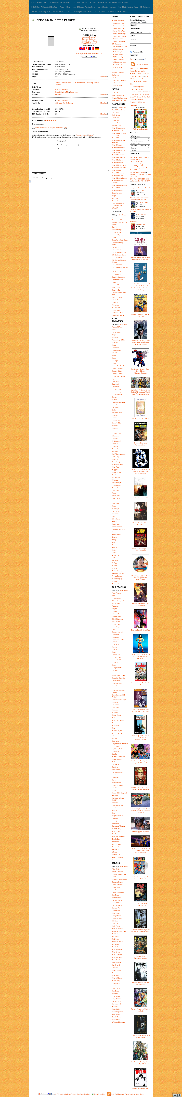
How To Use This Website (96, 12)
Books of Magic (117, 232)
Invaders (115, 438)
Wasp (114, 553)
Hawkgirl (115, 702)
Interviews (146, 92)
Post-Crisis (123, 46)
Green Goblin (116, 423)
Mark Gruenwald (117, 973)
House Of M (116, 123)
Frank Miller (116, 903)
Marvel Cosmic (117, 145)
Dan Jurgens (116, 890)
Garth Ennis (116, 910)
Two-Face (115, 849)
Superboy (115, 818)
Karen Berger (116, 962)
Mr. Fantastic (116, 475)
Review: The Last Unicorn (140, 418)
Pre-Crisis (116, 46)
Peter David (116, 988)
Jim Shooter (116, 944)
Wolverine (115, 558)
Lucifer (114, 754)
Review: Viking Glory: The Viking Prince (140, 1036)
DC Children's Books (119, 255)
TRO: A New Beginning (140, 129)
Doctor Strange (117, 394)
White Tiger (116, 555)
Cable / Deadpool (118, 366)
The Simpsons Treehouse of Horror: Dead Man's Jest (139, 199)
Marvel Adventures (118, 128)
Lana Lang (115, 741)
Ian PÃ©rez (142, 191)
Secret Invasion (117, 193)
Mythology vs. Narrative (140, 832)
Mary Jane (115, 467)
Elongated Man (117, 668)
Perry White (116, 769)
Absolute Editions (118, 220)
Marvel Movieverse (118, 173)
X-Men (114, 568)
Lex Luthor (116, 746)
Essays (141, 89)
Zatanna (114, 860)
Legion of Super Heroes (120, 744)
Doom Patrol (116, 662)
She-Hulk (115, 516)
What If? (115, 208)
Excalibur (115, 407)
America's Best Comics (119, 80)
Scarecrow (115, 803)
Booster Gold (116, 624)
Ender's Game (116, 93)
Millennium (116, 307)
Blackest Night (117, 230)
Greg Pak (115, 923)
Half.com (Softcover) (89, 39)
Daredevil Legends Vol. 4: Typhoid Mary (138, 169)
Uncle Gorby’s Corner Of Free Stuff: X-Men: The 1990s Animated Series (140, 850)
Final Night (116, 290)
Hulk (113, 431)
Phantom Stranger (118, 772)
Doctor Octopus (117, 392)
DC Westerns (116, 274)
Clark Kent (115, 637)
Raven (114, 780)
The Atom (115, 834)
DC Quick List (117, 65)
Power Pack (116, 498)
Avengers (115, 342)
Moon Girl (133, 221)
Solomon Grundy (118, 805)
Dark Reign (116, 115)
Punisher (115, 501)
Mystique (115, 480)
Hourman (115, 710)
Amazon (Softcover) (89, 37)
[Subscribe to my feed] (132, 66)
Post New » (50, 120)
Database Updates (138, 86)
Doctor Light (116, 657)
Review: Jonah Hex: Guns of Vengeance (140, 604)
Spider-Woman (117, 527)
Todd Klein (116, 1014)
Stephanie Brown (118, 816)
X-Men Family (117, 571)
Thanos (114, 537)
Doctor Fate (116, 655)
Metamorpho (116, 762)
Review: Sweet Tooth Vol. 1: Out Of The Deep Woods (140, 788)
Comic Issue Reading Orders (139, 94)
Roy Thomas (116, 999)
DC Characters (136, 81)
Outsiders (115, 767)
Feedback (133, 102)
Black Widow (116, 353)
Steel (113, 813)
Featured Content (136, 233)
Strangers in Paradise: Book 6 (140, 188)
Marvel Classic (117, 138)
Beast (114, 345)
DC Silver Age (117, 52)
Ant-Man (115, 337)
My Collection (145, 7)
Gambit (114, 418)
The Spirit (115, 847)
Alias (114, 329)
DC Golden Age (118, 49)
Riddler (114, 788)
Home (68, 7)
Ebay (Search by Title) (89, 41)
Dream (114, 665)
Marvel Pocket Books (119, 178)
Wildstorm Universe (119, 62)
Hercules (115, 428)
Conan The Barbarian (119, 376)
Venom (114, 547)
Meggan (115, 470)
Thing (114, 540)
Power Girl (115, 777)
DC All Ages (116, 247)
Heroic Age (115, 120)
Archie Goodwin (117, 872)
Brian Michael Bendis (119, 879)
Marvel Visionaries (118, 188)
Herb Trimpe (116, 926)
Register (79, 135)
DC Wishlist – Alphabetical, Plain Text (44, 7)
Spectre (114, 808)
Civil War (115, 112)
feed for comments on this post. (44, 127)
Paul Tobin (115, 986)
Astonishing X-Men (118, 340)
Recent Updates (58, 12)
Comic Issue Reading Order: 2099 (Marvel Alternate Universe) (140, 371)
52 (113, 217)
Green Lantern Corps (119, 699)
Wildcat (114, 852)
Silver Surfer (116, 519)
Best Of (114, 227)
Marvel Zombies (117, 464)
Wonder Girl (116, 854)
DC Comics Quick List (79, 2)
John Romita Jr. (117, 957)
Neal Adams (116, 983)
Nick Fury (115, 490)
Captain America (117, 368)
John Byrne (116, 952)
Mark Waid (115, 975)
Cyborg (114, 647)
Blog (131, 84)
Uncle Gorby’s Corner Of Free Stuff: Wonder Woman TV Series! (140, 656)
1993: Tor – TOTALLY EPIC (139, 179)
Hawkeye (115, 425)
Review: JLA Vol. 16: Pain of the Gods (140, 1010)
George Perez (116, 916)
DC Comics (134, 79)
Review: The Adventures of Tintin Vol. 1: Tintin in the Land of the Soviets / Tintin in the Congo (140, 287)
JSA (113, 728)
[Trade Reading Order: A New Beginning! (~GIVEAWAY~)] (140, 127)
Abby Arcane (116, 593)
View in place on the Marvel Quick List (89, 53)
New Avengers (116, 483)
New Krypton (116, 310)
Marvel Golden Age (119, 26)
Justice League (117, 731)
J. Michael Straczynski (119, 931)
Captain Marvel (117, 374)
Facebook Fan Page (83, 1094)
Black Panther (116, 350)
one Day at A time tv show (138, 157)
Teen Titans (116, 831)
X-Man (114, 566)
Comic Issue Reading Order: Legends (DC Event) (140, 762)
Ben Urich (115, 348)
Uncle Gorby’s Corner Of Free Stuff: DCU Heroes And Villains (140, 577)
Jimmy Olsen (116, 715)
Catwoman (115, 634)
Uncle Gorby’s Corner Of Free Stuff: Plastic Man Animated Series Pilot (140, 811)
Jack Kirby (115, 934)
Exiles (114, 410)
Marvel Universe (118, 20)
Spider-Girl (115, 521)
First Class (115, 118)
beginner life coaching (137, 172)
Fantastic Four (117, 412)
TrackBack (61, 127)
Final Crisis (116, 287)
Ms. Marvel (116, 477)
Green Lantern (117, 683)
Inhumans (115, 436)
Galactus (115, 415)
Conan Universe (117, 70)
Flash (114, 673)
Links (125, 12)
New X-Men (116, 488)
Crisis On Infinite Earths (120, 240)
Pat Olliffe (65, 89)
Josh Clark (141, 224)
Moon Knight (116, 472)
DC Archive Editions (119, 252)
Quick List (145, 73)
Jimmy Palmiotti (117, 942)
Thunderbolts (116, 545)
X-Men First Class (118, 573)
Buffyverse (115, 75)
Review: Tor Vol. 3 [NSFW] (141, 181)
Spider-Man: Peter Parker (56, 20)
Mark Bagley (116, 970)
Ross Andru (116, 996)
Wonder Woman (117, 857)
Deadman (115, 649)
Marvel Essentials (118, 155)
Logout (90, 135)
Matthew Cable (117, 759)
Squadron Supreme (118, 529)
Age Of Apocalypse (118, 110)
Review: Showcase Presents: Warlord (140, 444)
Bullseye (115, 361)
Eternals (114, 405)
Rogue (114, 506)
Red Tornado (116, 782)
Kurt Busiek (116, 965)
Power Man (116, 495)
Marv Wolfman (117, 978)
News (133, 92)
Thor (113, 542)
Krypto (114, 738)
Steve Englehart (117, 1012)
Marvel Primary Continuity (84, 83)
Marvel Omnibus (117, 175)
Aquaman (115, 606)
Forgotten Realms (118, 95)
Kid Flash (115, 736)
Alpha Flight (116, 332)
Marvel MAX (116, 170)
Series (147, 76)
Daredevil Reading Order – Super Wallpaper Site (139, 165)
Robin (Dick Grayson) (119, 793)
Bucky (114, 358)
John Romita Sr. (117, 960)
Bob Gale (58, 89)
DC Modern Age (118, 57)
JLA (113, 718)
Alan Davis (115, 869)
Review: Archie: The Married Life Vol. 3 (140, 684)
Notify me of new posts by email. (45, 178)
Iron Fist (115, 444)
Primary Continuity (119, 23)
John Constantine (118, 720)
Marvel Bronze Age (119, 33)
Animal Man (116, 603)
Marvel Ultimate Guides (120, 185)
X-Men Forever (117, 576)
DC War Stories (117, 272)
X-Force (114, 563)
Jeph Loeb (115, 939)
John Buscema (117, 949)
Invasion (115, 302)
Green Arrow (116, 681)
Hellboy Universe (118, 72)
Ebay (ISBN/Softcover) (89, 43)
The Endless (116, 839)
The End (115, 198)
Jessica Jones (116, 449)
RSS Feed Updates (142, 64)
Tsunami (115, 201)
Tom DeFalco (116, 1017)
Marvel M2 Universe (119, 165)
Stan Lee (115, 1006)
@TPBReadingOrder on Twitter (65, 1094)
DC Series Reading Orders (98, 2)
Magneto (115, 459)
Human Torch (116, 433)
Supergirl (115, 821)
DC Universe (116, 44)
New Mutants (116, 485)
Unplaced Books (117, 85)
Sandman (115, 795)
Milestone (115, 305)
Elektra (114, 400)
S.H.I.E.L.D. (116, 511)
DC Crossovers (117, 265)
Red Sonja (115, 503)
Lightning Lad (117, 749)
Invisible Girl (116, 441)
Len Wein (115, 968)
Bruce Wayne (116, 627)
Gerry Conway (117, 918)
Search (68, 12)
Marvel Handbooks (118, 157)
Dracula (114, 397)
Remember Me (137, 52)
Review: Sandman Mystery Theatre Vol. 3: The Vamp (140, 710)
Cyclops (115, 379)
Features (139, 92)
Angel (114, 335)
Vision (114, 550)
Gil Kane (115, 921)
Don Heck (115, 895)
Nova (114, 493)
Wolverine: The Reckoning (64, 103)
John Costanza (117, 955)
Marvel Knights (117, 160)
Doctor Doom (116, 389)
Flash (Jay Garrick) (118, 678)
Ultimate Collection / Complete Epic (119, 204)
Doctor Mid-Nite (117, 660)
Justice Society (117, 733)
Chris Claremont (117, 885)
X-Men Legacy (117, 579)
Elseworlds (115, 285)
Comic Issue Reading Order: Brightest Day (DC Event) (140, 1063)
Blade (114, 355)
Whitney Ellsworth (118, 1022)
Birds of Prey (116, 614)
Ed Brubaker (116, 897)
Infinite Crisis (116, 300)
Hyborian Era (116, 125)
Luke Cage (115, 457)
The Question (116, 844)
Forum (62, 7)
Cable (114, 363)
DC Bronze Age (118, 54)
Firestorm (115, 670)
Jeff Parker (115, 936)
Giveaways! (135, 105)
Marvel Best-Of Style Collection (119, 134)
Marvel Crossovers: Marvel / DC (118, 151)
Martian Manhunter (118, 757)
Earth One (115, 282)
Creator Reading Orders (39, 2)
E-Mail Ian (141, 102)
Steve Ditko (116, 1009)
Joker (114, 723)
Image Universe (117, 67)
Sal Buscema (116, 1001)
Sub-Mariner (116, 534)
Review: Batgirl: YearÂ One (140, 630)
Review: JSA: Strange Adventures (140, 957)
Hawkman (115, 705)
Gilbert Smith (143, 203)
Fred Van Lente (117, 905)
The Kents (115, 842)
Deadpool (115, 384)
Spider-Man (74, 92)
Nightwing (115, 764)
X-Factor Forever (61, 100)
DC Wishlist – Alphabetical (118, 2)
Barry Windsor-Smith (119, 874)
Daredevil (115, 381)
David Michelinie (118, 892)
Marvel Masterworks (119, 168)
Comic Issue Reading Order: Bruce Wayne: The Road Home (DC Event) (140, 343)
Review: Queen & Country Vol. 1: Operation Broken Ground (140, 738)
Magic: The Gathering (119, 98)
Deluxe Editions (117, 280)
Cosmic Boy (116, 644)
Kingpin (115, 451)
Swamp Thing (116, 829)
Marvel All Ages (117, 131)
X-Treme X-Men (117, 584)
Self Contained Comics (120, 83)
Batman (114, 611)
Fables (114, 78)
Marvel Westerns (117, 190)
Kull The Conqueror (119, 454)
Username (133, 40)
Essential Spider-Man (62, 92)
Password (133, 45)
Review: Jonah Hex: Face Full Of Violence (140, 523)
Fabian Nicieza (117, 900)
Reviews (134, 89)
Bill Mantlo (116, 877)
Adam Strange (116, 598)
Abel (113, 596)
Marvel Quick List (119, 41)
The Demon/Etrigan (118, 836)
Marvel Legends (117, 162)
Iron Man (115, 446)
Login (85, 135)
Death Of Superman (118, 277)
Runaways (115, 508)
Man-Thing (116, 462)
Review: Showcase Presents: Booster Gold (140, 315)
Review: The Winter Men (140, 1088)
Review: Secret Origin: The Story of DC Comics (140, 878)
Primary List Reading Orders (40, 12)
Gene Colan (116, 913)
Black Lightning (117, 619)
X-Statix (115, 581)
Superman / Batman (118, 826)
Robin (114, 790)
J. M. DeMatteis (117, 929)
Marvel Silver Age (119, 31)
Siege (114, 196)
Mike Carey (116, 980)
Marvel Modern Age (67, 83)
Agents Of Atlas (117, 327)
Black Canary (116, 616)
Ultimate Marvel (118, 39)
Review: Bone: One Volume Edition (140, 904)
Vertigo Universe (118, 59)
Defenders (115, 387)
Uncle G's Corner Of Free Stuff (140, 97)
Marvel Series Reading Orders (128, 7)
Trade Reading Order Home (134, 1094)
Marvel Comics (135, 73)
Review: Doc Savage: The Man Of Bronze (140, 550)
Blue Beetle (116, 621)
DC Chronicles (117, 257)
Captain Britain (117, 371)
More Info (103, 76)
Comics (57, 83)
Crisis (114, 237)
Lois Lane (115, 751)
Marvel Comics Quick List (107, 7)
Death (114, 652)
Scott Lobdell (116, 1004)
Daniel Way (116, 887)
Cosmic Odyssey (117, 235)
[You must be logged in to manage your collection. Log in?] (33, 20)
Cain (113, 629)
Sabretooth (115, 514)
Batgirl (114, 609)
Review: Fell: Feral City (140, 498)
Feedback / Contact (114, 12)
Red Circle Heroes (118, 313)
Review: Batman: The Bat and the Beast (140, 983)
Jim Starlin (115, 947)
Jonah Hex (115, 725)
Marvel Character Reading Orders (84, 7)
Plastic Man (116, 775)
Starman (114, 810)
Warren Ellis (116, 1019)
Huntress (115, 712)
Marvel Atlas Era (118, 28)
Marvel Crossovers (118, 147)
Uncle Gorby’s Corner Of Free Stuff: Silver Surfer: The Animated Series (140, 471)
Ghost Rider (116, 420)
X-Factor (115, 560)
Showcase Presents (118, 315)
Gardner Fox (116, 908)
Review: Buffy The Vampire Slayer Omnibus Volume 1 (140, 258)
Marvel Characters (138, 76)
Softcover (58, 94)
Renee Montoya (117, 785)
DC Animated (116, 250)
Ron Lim (115, 993)
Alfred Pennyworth (118, 601)
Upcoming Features (79, 12)
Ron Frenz (115, 991)
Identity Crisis (117, 297)
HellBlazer (115, 707)
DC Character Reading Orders (59, 2)
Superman (115, 823)
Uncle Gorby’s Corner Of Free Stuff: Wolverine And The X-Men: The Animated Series (140, 392)
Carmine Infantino (118, 882)
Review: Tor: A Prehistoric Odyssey (136, 160)
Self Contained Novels (119, 101)
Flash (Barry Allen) (118, 675)
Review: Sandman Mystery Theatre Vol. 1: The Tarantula (140, 931)
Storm (114, 532)
